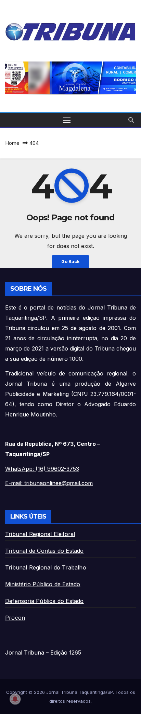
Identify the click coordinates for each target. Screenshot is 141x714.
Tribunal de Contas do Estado (44, 550)
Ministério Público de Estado (42, 584)
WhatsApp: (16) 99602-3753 (42, 468)
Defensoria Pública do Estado (44, 601)
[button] (72, 77)
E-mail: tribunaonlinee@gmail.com (49, 483)
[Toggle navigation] (66, 120)
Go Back (70, 261)
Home (12, 143)
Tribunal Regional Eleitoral (40, 534)
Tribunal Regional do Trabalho (45, 567)
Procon (15, 617)
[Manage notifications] (15, 699)
